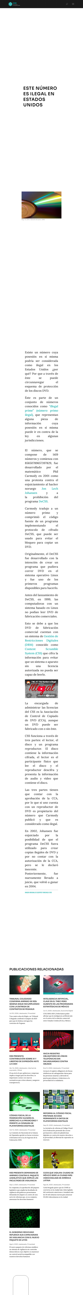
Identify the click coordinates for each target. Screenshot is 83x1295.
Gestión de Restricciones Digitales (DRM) (41, 640)
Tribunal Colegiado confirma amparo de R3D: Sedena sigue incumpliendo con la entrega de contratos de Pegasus (24, 1004)
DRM (43, 220)
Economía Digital (67, 1011)
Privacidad (31, 1013)
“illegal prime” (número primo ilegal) (41, 410)
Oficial (19, 1070)
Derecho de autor (36, 220)
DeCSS (43, 501)
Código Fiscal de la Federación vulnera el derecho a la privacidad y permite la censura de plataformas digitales (23, 1120)
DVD (50, 892)
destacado (23, 1013)
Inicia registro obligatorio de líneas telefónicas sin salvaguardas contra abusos (55, 1058)
